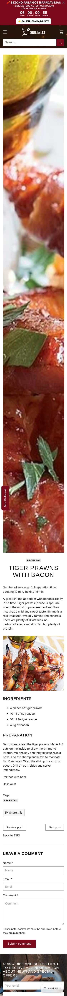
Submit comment (19, 943)
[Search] (60, 42)
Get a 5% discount (5, 498)
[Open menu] (4, 31)
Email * (7, 879)
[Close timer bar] (63, 2)
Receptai (33, 560)
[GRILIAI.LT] (33, 32)
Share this (15, 812)
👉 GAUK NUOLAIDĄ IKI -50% (33, 21)
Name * (8, 863)
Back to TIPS (11, 835)
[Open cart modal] (61, 31)
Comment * (10, 895)
